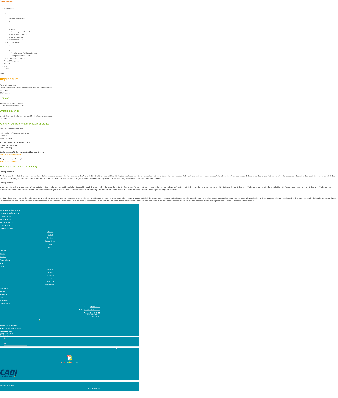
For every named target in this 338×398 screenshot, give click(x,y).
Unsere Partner (50, 285)
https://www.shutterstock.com (10, 155)
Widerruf (50, 272)
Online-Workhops (5, 216)
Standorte (50, 238)
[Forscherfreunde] (6, 1)
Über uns (50, 232)
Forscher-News (50, 241)
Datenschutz (50, 269)
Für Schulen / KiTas (6, 222)
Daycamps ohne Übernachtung (10, 210)
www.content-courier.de (8, 161)
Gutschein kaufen (5, 225)
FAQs (50, 247)
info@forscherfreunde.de (92, 310)
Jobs (50, 244)
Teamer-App (50, 281)
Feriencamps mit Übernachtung (10, 213)
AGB (50, 278)
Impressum (50, 275)
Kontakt (50, 235)
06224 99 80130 (95, 307)
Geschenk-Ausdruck (6, 228)
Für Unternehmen (5, 219)
